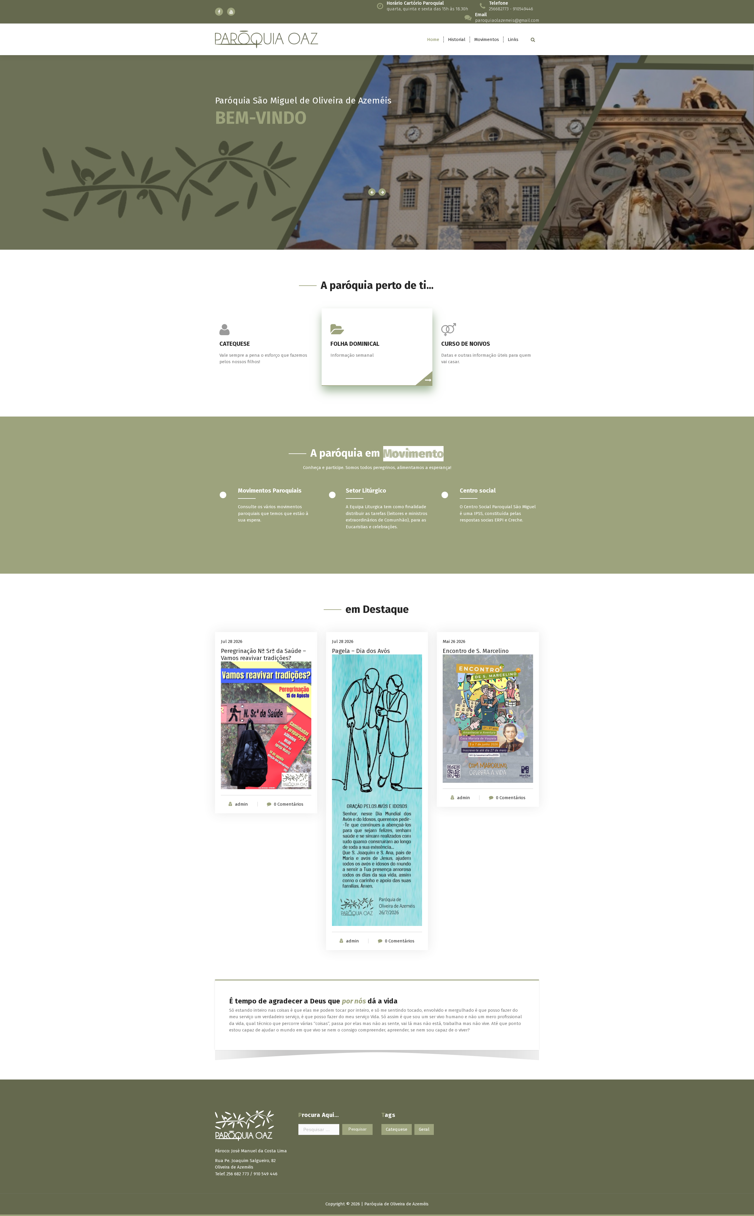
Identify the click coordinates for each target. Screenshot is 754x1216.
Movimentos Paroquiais (270, 490)
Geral (424, 1129)
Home (433, 39)
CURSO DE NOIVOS (465, 343)
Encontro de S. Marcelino (476, 650)
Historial (456, 39)
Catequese (396, 1129)
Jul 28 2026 (231, 641)
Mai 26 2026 (454, 641)
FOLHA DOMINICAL (354, 343)
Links (513, 39)
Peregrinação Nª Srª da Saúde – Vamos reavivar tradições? (263, 654)
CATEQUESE (234, 343)
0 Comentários (288, 804)
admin (241, 804)
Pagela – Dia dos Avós (361, 650)
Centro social (478, 490)
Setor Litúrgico (366, 490)
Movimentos (486, 39)
